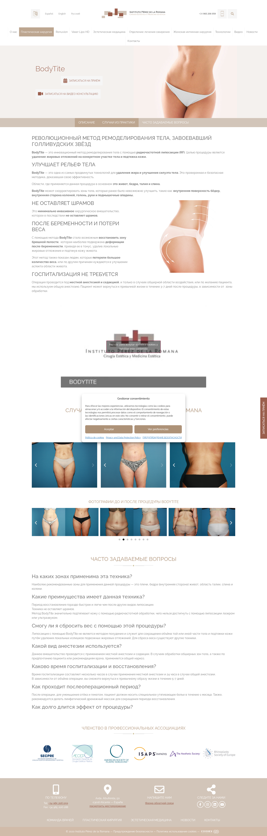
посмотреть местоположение (108, 806)
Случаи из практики (118, 122)
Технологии (222, 32)
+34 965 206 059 (58, 803)
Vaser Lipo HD (80, 32)
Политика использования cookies (177, 831)
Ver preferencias (158, 429)
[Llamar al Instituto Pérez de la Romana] (222, 13)
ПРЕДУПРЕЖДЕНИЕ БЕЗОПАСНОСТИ (162, 437)
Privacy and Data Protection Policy (123, 437)
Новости (252, 32)
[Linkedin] (215, 804)
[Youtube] (222, 804)
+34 (207, 14)
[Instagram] (207, 804)
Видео (238, 32)
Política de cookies (94, 437)
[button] (232, 13)
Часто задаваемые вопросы (165, 122)
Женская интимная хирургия (192, 32)
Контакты (134, 41)
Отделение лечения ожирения (149, 32)
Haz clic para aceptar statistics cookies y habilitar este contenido (133, 346)
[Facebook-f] (200, 804)
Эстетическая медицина (109, 32)
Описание (86, 122)
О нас (13, 32)
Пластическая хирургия (36, 32)
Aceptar (109, 429)
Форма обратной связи (159, 803)
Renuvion (62, 32)
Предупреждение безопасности (133, 831)
